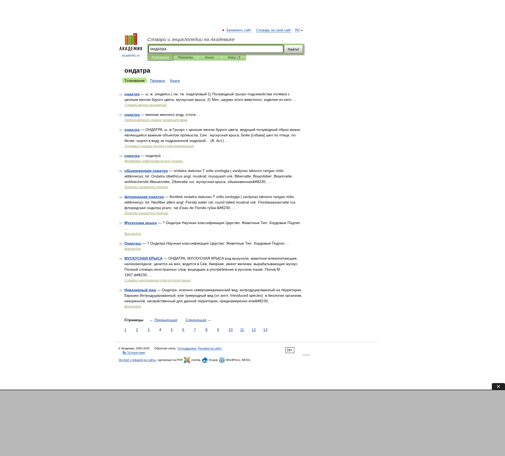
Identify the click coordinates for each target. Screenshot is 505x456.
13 (265, 330)
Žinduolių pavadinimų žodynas (146, 187)
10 (231, 330)
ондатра (132, 94)
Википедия (132, 234)
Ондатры (132, 243)
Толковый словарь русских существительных (159, 146)
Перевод (157, 80)
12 (254, 330)
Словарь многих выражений (145, 105)
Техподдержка (186, 348)
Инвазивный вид (140, 290)
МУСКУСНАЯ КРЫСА (143, 258)
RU (297, 30)
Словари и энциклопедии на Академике (191, 39)
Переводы (185, 57)
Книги (209, 57)
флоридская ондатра (144, 197)
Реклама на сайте (210, 348)
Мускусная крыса (140, 223)
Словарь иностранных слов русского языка (157, 280)
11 (242, 330)
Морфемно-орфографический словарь (153, 161)
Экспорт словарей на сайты (137, 359)
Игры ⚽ (234, 57)
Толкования (160, 57)
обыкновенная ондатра (146, 170)
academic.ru (131, 55)
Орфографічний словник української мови (156, 120)
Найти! (293, 49)
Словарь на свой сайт (273, 30)
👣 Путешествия (133, 352)
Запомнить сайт (238, 30)
